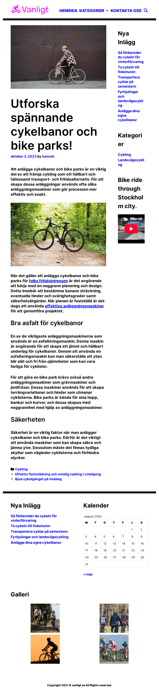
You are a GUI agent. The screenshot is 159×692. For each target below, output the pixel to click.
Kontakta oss (126, 10)
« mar (88, 574)
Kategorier (91, 10)
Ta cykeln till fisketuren (30, 526)
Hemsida (68, 10)
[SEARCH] (145, 10)
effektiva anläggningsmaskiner (74, 306)
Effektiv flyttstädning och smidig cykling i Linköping (58, 474)
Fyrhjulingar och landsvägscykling (39, 537)
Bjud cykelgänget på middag (38, 479)
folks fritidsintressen (48, 280)
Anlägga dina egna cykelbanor (36, 542)
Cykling (21, 469)
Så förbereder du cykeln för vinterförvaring (130, 57)
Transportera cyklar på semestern (129, 81)
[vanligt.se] (30, 9)
